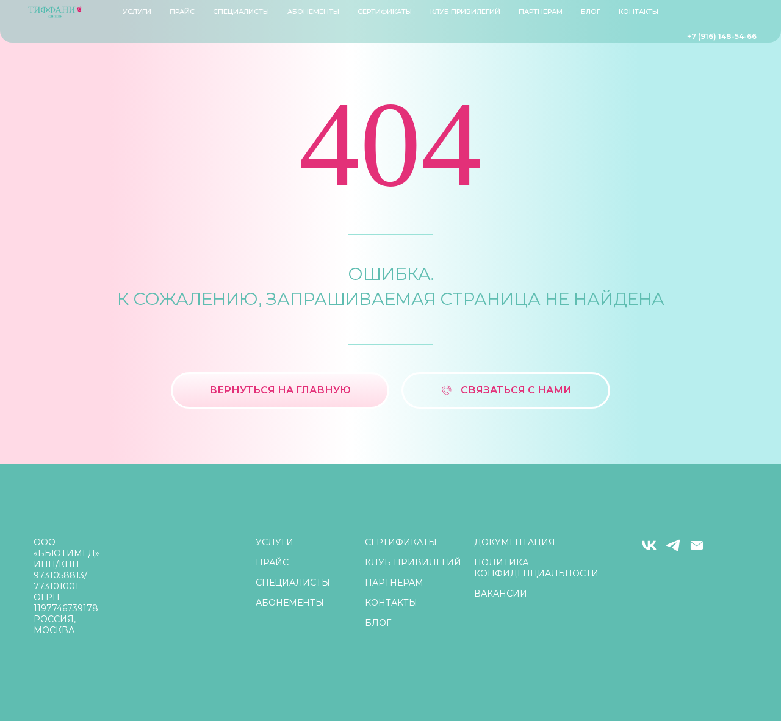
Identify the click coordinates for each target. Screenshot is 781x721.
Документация (514, 542)
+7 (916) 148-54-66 (722, 36)
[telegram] (673, 550)
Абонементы (313, 11)
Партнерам (541, 11)
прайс (182, 11)
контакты (638, 11)
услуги (274, 542)
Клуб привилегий (413, 562)
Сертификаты (385, 11)
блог (590, 11)
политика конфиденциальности (536, 568)
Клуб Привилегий (465, 11)
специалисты (241, 11)
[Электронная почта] (696, 550)
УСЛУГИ (137, 11)
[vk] (649, 550)
